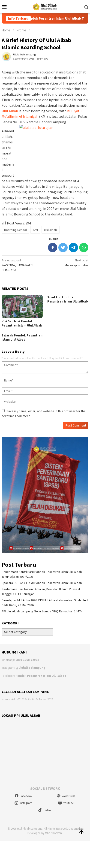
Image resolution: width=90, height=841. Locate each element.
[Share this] (52, 247)
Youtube (68, 803)
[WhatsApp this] (83, 247)
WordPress (68, 796)
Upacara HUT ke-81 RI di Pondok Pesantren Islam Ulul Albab (42, 583)
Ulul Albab (10, 111)
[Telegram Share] (73, 247)
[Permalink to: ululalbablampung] (6, 56)
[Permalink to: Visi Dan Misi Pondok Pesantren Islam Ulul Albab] (22, 306)
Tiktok (47, 810)
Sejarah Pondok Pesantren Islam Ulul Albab (22, 337)
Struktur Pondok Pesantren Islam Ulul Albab (67, 299)
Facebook (26, 796)
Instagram (26, 803)
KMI (35, 230)
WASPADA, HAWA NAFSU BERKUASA (18, 265)
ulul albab (50, 230)
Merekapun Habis (76, 262)
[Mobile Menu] (5, 7)
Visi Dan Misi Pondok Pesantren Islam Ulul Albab (22, 323)
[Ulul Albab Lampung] (45, 6)
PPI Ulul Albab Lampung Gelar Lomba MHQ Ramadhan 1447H (42, 611)
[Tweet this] (63, 247)
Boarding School (15, 230)
